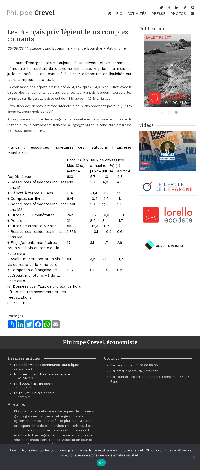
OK (101, 463)
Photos (178, 13)
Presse (158, 13)
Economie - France (69, 48)
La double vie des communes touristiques (47, 365)
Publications (153, 28)
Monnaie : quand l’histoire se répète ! (43, 374)
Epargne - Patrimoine (106, 48)
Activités (137, 13)
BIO (119, 13)
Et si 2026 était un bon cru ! (36, 384)
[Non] (193, 457)
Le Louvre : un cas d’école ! (35, 393)
